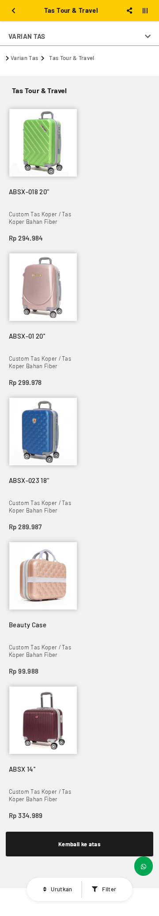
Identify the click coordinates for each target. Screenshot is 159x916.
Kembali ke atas (79, 844)
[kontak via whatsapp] (143, 866)
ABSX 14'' (22, 769)
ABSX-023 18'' (29, 480)
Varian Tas (24, 57)
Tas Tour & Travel (72, 57)
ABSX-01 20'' (27, 336)
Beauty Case (27, 625)
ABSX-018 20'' (29, 192)
